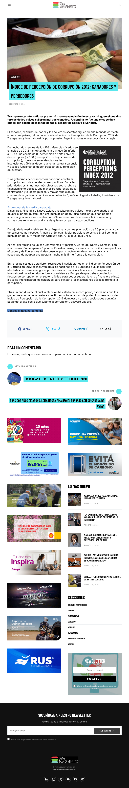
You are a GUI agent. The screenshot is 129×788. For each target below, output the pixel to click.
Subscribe (93, 678)
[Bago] (34, 562)
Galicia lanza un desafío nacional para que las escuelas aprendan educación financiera (101, 557)
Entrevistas (73, 616)
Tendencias (73, 632)
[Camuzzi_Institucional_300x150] (95, 431)
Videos (71, 644)
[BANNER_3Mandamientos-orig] (34, 430)
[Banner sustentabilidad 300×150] (34, 528)
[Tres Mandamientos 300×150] (34, 463)
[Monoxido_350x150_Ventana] (95, 464)
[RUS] (34, 660)
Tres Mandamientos (76, 638)
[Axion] (34, 595)
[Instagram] (53, 779)
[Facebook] (75, 779)
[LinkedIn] (46, 779)
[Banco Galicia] (34, 495)
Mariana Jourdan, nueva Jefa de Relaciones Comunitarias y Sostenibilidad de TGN (100, 537)
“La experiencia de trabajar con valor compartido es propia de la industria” (101, 517)
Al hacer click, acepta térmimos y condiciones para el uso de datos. (96, 687)
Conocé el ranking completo (25, 310)
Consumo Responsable (77, 605)
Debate (71, 610)
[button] (9, 5)
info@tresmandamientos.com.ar (64, 769)
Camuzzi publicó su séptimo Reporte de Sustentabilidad (102, 578)
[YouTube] (68, 779)
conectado (47, 354)
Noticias (71, 627)
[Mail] (82, 779)
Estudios (15, 77)
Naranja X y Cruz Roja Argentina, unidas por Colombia (101, 497)
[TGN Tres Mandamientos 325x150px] (34, 627)
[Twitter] (60, 779)
